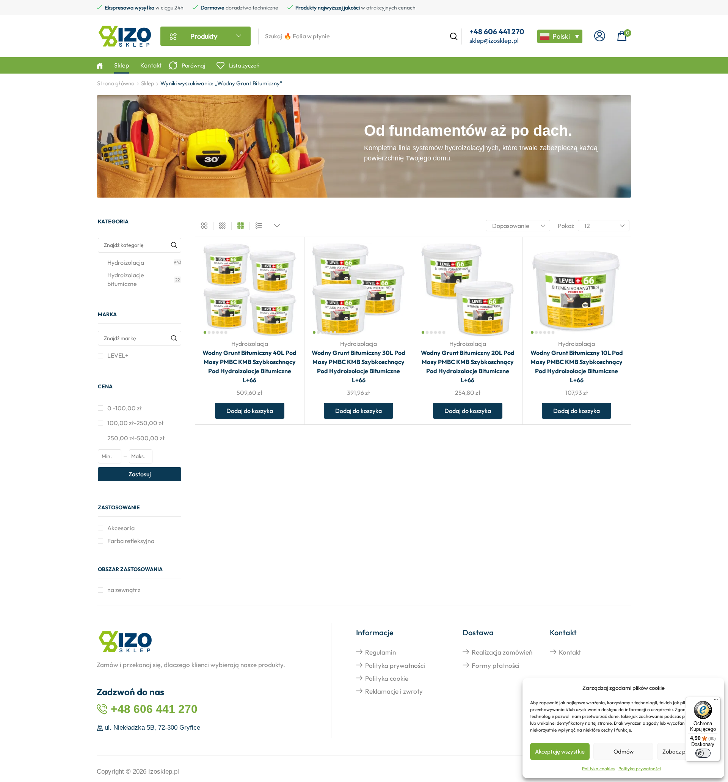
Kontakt (570, 652)
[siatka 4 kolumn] (241, 226)
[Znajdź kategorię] (174, 245)
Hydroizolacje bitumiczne (143, 279)
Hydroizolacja (144, 262)
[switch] (703, 753)
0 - (124, 408)
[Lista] (259, 226)
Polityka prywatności (639, 768)
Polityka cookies (598, 768)
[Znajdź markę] (174, 338)
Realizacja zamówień (502, 652)
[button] (599, 36)
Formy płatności (495, 665)
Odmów (623, 751)
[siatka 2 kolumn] (204, 226)
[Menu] (715, 701)
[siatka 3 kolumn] (222, 226)
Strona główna (116, 83)
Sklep (147, 83)
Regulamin (380, 652)
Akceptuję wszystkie (560, 751)
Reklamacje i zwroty (394, 691)
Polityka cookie (386, 678)
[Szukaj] (453, 36)
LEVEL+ (118, 355)
